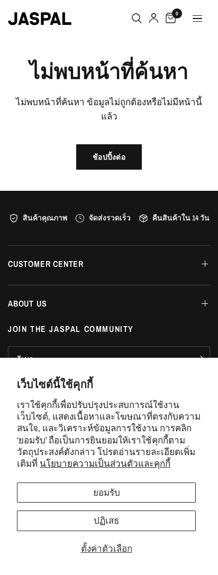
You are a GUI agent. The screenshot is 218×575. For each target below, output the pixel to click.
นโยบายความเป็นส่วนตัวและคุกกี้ (105, 463)
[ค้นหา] (137, 18)
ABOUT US (27, 303)
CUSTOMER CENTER (46, 264)
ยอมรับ (106, 492)
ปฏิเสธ (106, 520)
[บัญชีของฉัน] (154, 18)
